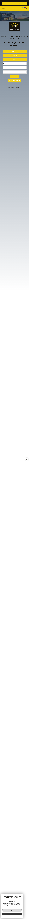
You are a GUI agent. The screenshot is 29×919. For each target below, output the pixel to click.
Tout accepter (12, 914)
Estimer (14, 59)
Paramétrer (12, 910)
